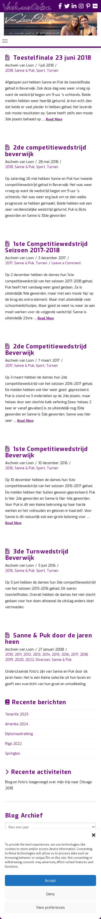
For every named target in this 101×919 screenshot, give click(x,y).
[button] (93, 835)
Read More (54, 119)
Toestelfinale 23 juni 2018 (52, 58)
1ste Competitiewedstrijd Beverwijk (46, 452)
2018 (9, 70)
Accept (50, 880)
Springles (12, 753)
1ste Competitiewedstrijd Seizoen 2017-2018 (46, 247)
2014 (46, 654)
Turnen (52, 70)
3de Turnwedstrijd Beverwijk (37, 555)
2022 (29, 659)
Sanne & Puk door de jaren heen (48, 639)
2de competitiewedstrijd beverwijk (46, 151)
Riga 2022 (13, 743)
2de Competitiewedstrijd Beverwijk (46, 350)
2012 (27, 654)
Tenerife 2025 (16, 714)
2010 (9, 654)
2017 (9, 263)
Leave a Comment (66, 263)
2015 (56, 654)
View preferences (50, 907)
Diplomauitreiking (19, 734)
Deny (50, 894)
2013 (36, 654)
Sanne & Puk (25, 70)
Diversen (43, 659)
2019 (9, 659)
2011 (18, 654)
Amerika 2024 (16, 724)
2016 (9, 468)
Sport (40, 70)
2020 (19, 659)
